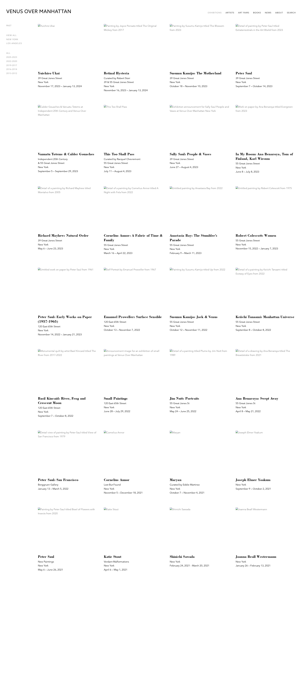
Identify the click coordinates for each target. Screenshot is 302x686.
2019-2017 (11, 65)
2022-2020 (11, 61)
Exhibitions (215, 12)
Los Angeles (14, 43)
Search (291, 12)
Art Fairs (243, 12)
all (8, 53)
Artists (230, 12)
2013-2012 (11, 73)
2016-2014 (11, 69)
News (268, 12)
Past (8, 25)
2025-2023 (11, 57)
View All (11, 35)
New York (12, 39)
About (279, 12)
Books (257, 12)
